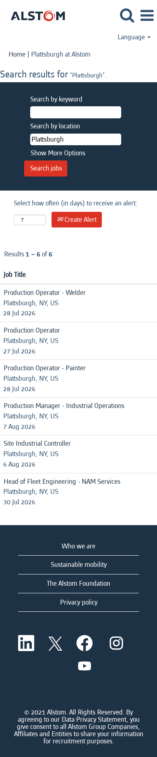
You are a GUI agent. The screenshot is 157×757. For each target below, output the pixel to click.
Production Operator (32, 330)
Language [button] (132, 37)
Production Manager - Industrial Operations (64, 406)
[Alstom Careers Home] (35, 15)
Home (16, 54)
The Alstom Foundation (78, 583)
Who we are (78, 546)
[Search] (127, 16)
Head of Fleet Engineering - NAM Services (62, 482)
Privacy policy (78, 602)
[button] (147, 16)
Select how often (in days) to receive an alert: (76, 203)
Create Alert (80, 220)
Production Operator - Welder (45, 293)
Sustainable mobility (79, 565)
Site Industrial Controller (37, 443)
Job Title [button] (15, 275)
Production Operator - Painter (45, 368)
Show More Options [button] (58, 153)
